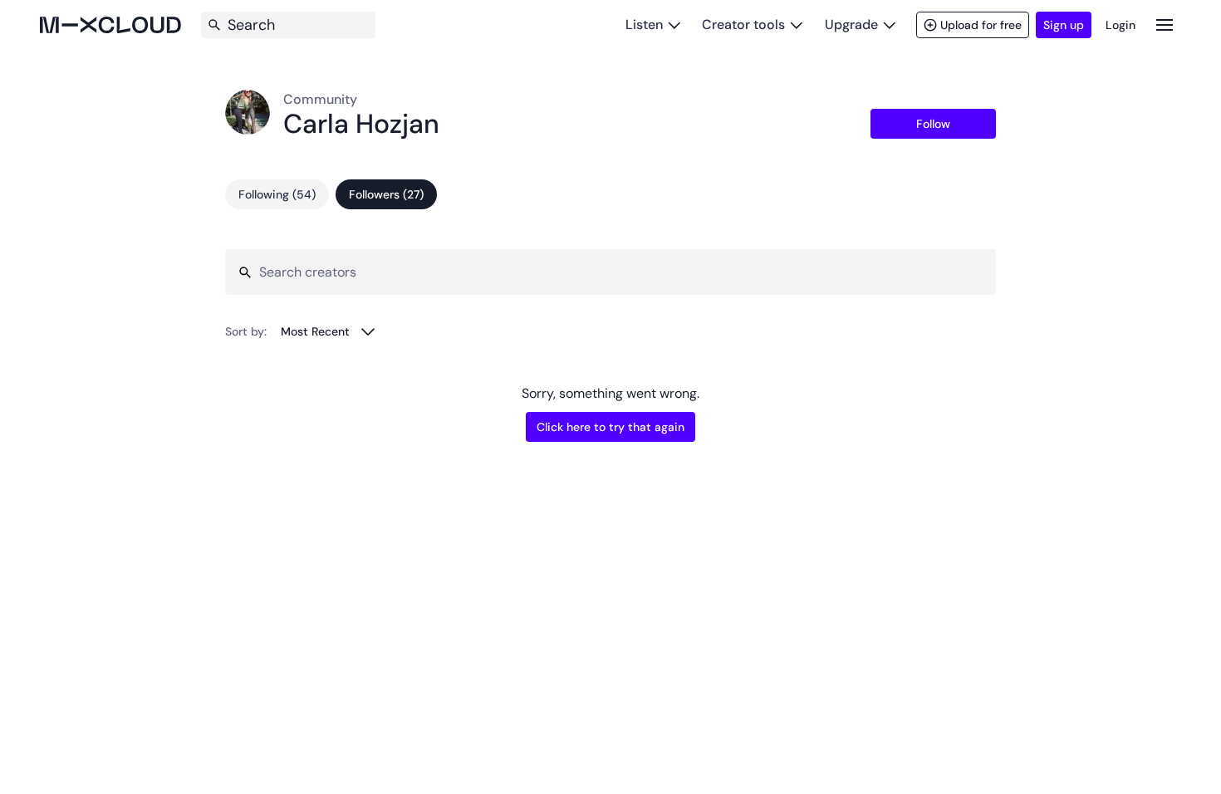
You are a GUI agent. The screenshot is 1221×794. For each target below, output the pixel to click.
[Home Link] (110, 25)
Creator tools (743, 24)
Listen (644, 24)
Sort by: (246, 331)
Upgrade (851, 24)
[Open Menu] (1164, 24)
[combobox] (328, 331)
